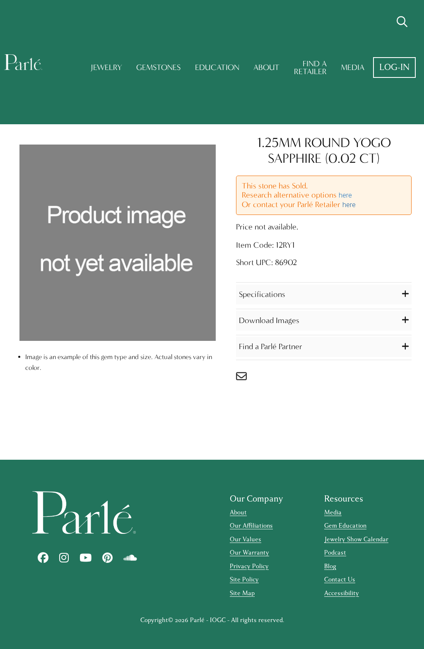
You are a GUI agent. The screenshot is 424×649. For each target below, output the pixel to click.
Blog (330, 566)
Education (217, 67)
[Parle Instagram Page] (64, 558)
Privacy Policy (249, 566)
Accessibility (341, 593)
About (266, 67)
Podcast (335, 552)
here (345, 195)
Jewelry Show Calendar (356, 539)
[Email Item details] (245, 378)
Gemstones (158, 67)
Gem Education (345, 525)
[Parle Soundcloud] (130, 558)
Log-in (394, 67)
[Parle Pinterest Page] (107, 558)
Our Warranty (249, 552)
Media (352, 67)
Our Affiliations (251, 525)
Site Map (242, 593)
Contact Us (339, 579)
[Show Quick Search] (402, 22)
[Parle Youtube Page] (85, 558)
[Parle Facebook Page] (43, 558)
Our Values (245, 539)
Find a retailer (310, 68)
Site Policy (244, 579)
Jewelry (106, 67)
